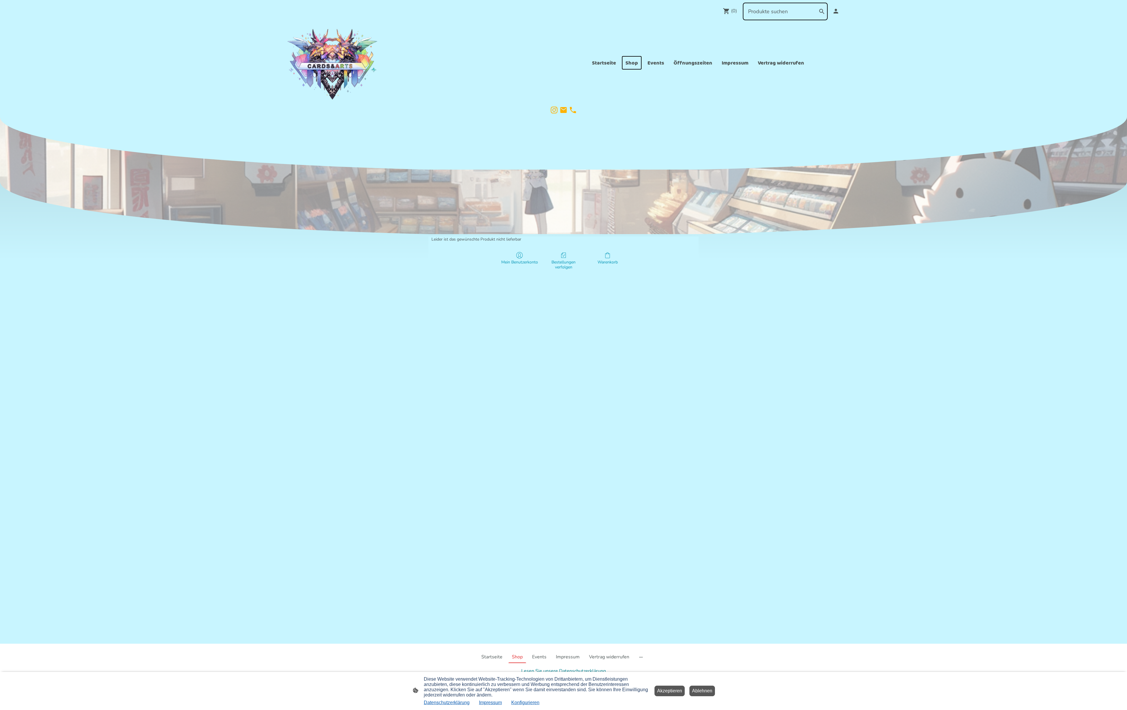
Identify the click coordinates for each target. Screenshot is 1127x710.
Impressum (490, 702)
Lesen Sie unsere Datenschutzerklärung (563, 671)
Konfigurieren (525, 702)
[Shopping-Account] (835, 11)
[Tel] (572, 110)
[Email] (563, 110)
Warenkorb (608, 262)
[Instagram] (554, 110)
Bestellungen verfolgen (563, 264)
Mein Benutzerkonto (519, 262)
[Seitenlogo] (333, 63)
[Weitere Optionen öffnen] (641, 656)
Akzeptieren (669, 690)
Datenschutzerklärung (447, 702)
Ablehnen (702, 690)
